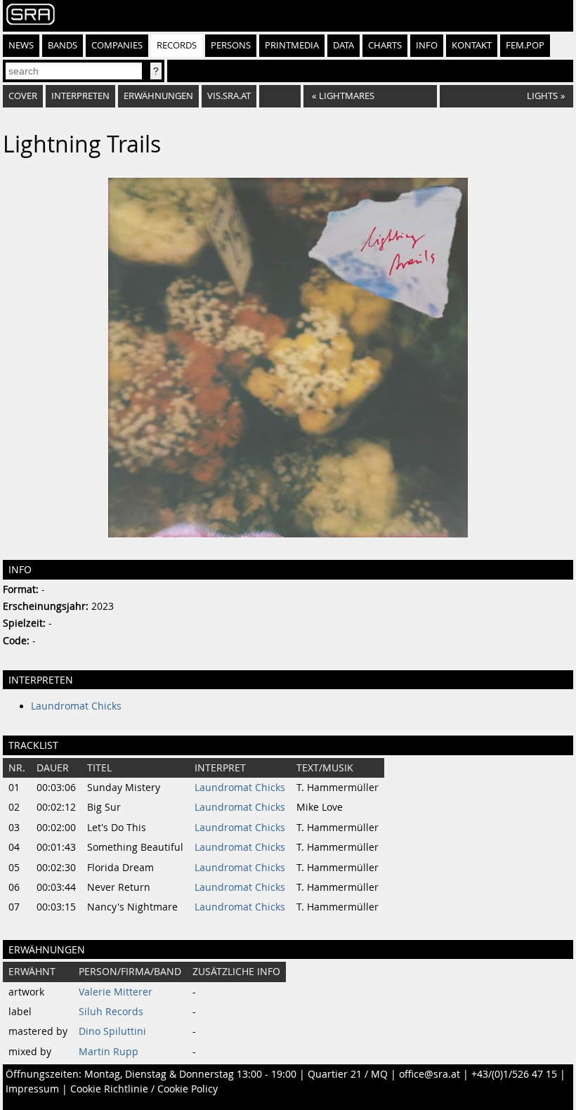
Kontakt (472, 45)
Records (177, 45)
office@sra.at (429, 1074)
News (21, 45)
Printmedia (292, 45)
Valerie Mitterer (115, 992)
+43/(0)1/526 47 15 (514, 1074)
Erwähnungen (158, 96)
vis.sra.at (229, 96)
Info (427, 45)
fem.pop (525, 45)
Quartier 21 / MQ (348, 1074)
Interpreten (80, 96)
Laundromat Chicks (76, 706)
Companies (117, 45)
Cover (22, 96)
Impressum (32, 1089)
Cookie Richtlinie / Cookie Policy (144, 1089)
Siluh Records (111, 1011)
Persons (231, 45)
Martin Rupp (108, 1051)
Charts (385, 45)
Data (343, 45)
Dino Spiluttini (112, 1031)
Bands (62, 45)
